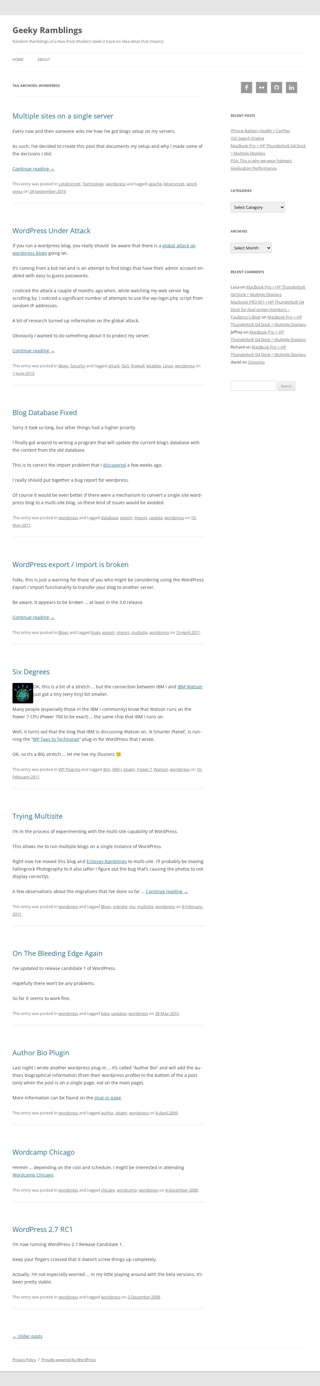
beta (105, 1013)
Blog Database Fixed (44, 412)
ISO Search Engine (247, 138)
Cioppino (256, 362)
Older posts (27, 1336)
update (155, 517)
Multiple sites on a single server (62, 115)
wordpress (116, 184)
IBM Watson (190, 687)
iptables (153, 366)
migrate (120, 906)
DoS (125, 366)
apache (155, 184)
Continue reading (33, 169)
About (44, 59)
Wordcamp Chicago (43, 1152)
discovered (114, 465)
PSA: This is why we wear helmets (261, 160)
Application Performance (254, 168)
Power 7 (144, 769)
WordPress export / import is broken (70, 564)
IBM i (117, 769)
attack (114, 366)
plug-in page (107, 1098)
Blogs (63, 366)
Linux (168, 366)
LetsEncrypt (69, 184)
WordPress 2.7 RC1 (42, 1229)
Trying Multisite (37, 816)
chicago (108, 1190)
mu (132, 906)
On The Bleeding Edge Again (57, 953)
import (140, 517)
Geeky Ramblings (47, 30)
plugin (129, 769)
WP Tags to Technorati (56, 739)
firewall (137, 366)
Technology (93, 184)
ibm (106, 769)
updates (119, 1013)
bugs (95, 632)
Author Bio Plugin (40, 1052)
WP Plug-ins (69, 769)
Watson (161, 769)
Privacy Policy (24, 1359)
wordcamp (127, 1190)
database (109, 517)
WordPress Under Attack (51, 230)
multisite (139, 632)
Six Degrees (31, 671)
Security (77, 366)
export (126, 517)
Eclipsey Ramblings (107, 861)
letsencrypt (174, 184)
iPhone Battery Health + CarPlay (260, 130)
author (107, 1113)
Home (18, 59)
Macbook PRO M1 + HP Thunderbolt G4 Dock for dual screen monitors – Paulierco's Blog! (267, 309)
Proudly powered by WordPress (69, 1359)
